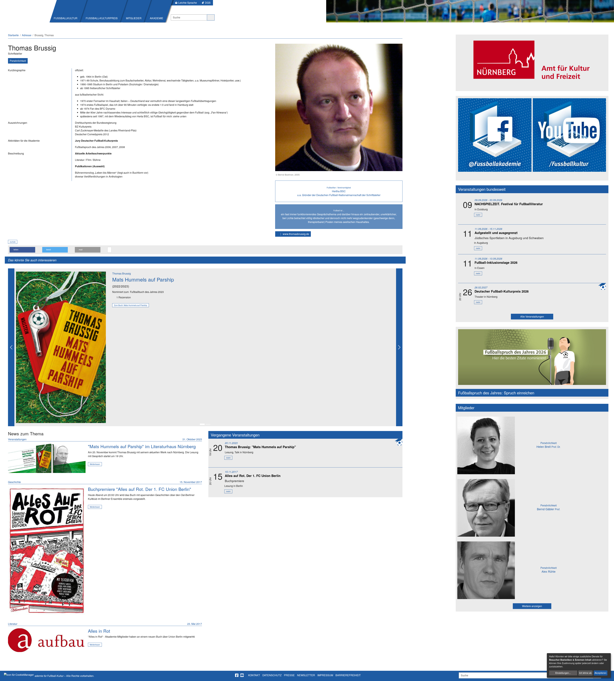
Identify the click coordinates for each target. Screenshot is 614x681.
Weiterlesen (95, 464)
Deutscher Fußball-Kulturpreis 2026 (502, 291)
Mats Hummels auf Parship (143, 279)
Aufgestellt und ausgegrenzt (496, 232)
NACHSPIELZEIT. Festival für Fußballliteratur (509, 203)
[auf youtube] (242, 675)
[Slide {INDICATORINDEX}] (202, 424)
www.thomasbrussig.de (295, 234)
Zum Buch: (130, 305)
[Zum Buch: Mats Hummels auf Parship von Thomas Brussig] (61, 347)
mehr (228, 457)
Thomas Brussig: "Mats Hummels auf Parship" (260, 446)
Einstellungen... (563, 672)
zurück (13, 241)
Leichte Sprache (187, 2)
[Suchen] (211, 17)
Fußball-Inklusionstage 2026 (496, 262)
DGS (208, 2)
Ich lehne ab (585, 672)
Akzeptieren (600, 672)
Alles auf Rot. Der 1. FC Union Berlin (252, 475)
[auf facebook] (237, 675)
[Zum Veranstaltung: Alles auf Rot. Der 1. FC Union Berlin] (47, 551)
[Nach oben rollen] (608, 675)
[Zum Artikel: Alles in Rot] (47, 640)
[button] (22, 250)
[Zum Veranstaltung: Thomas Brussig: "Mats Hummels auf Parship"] (47, 458)
